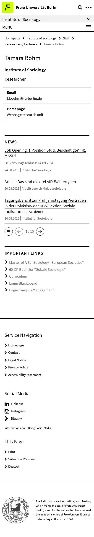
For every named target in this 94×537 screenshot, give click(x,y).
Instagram (18, 411)
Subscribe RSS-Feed (22, 459)
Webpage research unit (25, 114)
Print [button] (11, 452)
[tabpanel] (47, 93)
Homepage (12, 38)
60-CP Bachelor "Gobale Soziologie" (37, 269)
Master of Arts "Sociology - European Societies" (46, 262)
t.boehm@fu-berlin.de (24, 98)
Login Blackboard (23, 283)
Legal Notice (17, 360)
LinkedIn (17, 404)
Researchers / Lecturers (21, 44)
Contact (14, 352)
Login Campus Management (31, 290)
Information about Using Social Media (28, 428)
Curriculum (18, 276)
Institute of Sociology (41, 38)
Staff (66, 38)
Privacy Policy (18, 367)
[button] (9, 231)
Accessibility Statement (24, 375)
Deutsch (14, 466)
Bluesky (16, 418)
